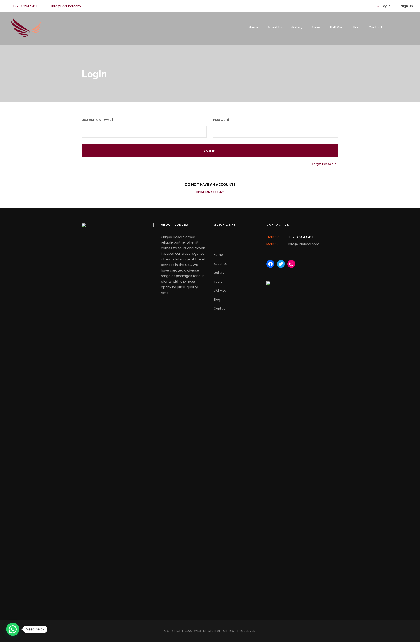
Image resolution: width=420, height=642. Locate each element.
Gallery (297, 27)
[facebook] (355, 6)
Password (221, 120)
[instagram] (369, 6)
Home (254, 27)
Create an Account (210, 192)
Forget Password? (325, 164)
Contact (375, 27)
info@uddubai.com (66, 6)
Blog (356, 27)
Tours (316, 27)
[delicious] (348, 6)
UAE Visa (336, 27)
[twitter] (362, 6)
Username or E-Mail (97, 120)
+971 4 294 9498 (25, 6)
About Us (275, 27)
